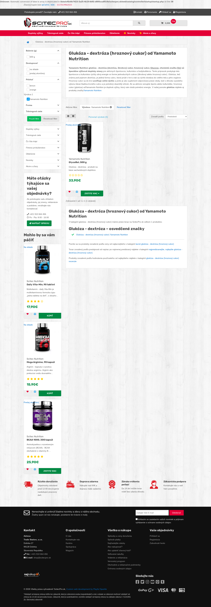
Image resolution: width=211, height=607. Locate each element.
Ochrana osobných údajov (119, 568)
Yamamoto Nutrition (39, 99)
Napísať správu (40, 223)
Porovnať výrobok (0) (98, 117)
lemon (32, 86)
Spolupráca (71, 547)
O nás (68, 536)
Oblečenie (115, 33)
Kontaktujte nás (73, 539)
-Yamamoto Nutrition (96, 107)
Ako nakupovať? (115, 547)
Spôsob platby (114, 539)
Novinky (131, 33)
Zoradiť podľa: (157, 116)
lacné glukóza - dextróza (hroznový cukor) (155, 244)
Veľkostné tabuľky (116, 554)
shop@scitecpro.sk (42, 557)
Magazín (70, 550)
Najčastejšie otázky (116, 543)
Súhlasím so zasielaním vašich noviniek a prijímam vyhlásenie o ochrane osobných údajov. (160, 521)
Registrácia (155, 539)
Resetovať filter (50, 119)
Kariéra (69, 543)
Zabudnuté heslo (157, 543)
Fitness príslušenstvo (94, 33)
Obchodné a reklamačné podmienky (124, 565)
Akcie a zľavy (149, 33)
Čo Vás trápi (74, 33)
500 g (32, 57)
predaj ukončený (37, 73)
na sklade (34, 69)
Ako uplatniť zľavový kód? (119, 550)
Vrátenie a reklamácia (117, 557)
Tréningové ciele (55, 33)
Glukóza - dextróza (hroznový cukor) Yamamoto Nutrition (102, 234)
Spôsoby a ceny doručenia (120, 536)
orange (33, 90)
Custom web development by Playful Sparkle (86, 589)
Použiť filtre (34, 119)
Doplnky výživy (35, 33)
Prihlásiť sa (155, 536)
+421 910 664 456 (39, 554)
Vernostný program (116, 561)
